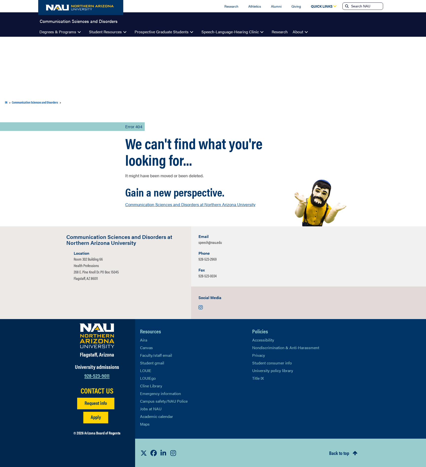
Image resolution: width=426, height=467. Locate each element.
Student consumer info (272, 362)
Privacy (258, 355)
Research (231, 6)
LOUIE (145, 370)
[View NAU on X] (144, 453)
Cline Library (151, 385)
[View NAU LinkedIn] (163, 453)
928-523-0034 (207, 276)
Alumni (276, 6)
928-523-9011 (96, 375)
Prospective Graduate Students (162, 32)
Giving (296, 6)
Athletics (254, 6)
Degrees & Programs (57, 32)
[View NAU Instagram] (173, 453)
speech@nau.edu (210, 242)
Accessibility (263, 340)
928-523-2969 (207, 259)
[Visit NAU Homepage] (97, 335)
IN (6, 102)
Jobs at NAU (150, 408)
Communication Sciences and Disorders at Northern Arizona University (190, 204)
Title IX (258, 378)
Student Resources (105, 32)
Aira (143, 340)
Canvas (146, 347)
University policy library (272, 370)
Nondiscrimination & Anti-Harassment (285, 347)
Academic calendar (156, 416)
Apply (96, 416)
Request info (96, 402)
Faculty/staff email (156, 355)
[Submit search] (346, 6)
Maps (145, 424)
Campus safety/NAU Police (164, 401)
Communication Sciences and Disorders (79, 20)
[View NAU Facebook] (154, 453)
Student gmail (152, 362)
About (298, 32)
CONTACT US (97, 390)
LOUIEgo (148, 378)
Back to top (339, 452)
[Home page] (80, 7)
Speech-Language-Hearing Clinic (230, 32)
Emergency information (160, 393)
